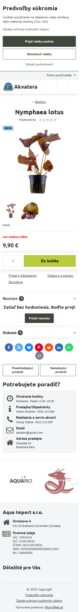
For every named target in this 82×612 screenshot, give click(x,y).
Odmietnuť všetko (39, 54)
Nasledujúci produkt (58, 370)
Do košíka (50, 260)
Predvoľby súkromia (39, 595)
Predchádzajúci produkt (22, 370)
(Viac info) (41, 21)
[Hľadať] (50, 86)
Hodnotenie (27, 120)
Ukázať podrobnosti (39, 64)
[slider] (47, 120)
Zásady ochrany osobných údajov (39, 601)
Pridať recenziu (39, 318)
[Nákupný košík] (61, 86)
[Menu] (73, 86)
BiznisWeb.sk (54, 607)
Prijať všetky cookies (39, 41)
